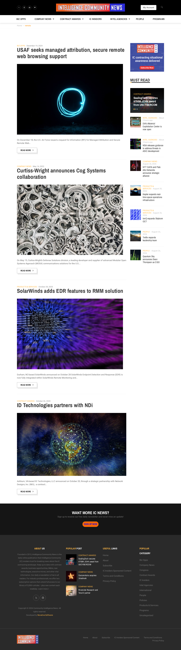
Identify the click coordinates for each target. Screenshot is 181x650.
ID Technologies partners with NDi (55, 405)
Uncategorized (146, 615)
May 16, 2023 (38, 166)
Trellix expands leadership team (150, 239)
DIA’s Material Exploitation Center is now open (152, 126)
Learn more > (43, 588)
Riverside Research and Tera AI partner (88, 591)
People (140, 19)
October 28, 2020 (46, 286)
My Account (148, 7)
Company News (43, 19)
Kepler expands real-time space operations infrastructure (152, 197)
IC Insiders (95, 19)
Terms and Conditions (113, 576)
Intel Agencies (118, 19)
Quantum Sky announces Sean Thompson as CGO (151, 259)
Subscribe (107, 565)
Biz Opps (21, 19)
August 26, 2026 (149, 163)
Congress (144, 570)
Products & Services (27, 287)
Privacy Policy (109, 581)
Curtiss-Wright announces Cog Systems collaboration (61, 174)
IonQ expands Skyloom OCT (153, 220)
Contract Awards (70, 19)
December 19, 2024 (35, 45)
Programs (159, 19)
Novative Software (45, 615)
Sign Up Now (90, 524)
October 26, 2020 (43, 401)
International (145, 590)
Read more (26, 150)
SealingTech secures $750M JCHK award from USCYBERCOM (146, 101)
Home (19, 25)
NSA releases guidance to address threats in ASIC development (153, 148)
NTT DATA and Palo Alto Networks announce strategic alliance (151, 171)
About (105, 560)
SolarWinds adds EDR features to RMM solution (70, 291)
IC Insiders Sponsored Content (117, 570)
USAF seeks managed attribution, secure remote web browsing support (70, 53)
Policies (143, 600)
